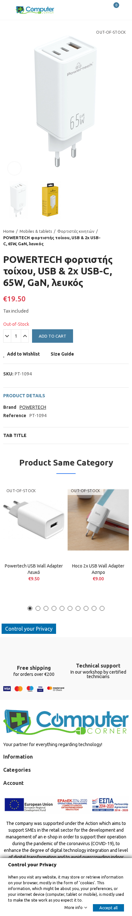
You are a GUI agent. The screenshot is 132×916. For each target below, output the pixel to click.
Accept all (108, 907)
